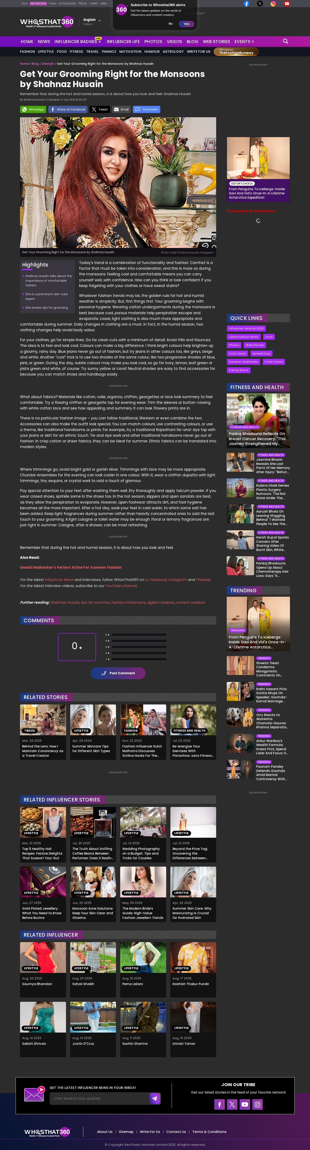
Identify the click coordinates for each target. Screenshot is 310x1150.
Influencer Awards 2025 (246, 328)
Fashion (27, 51)
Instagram (177, 579)
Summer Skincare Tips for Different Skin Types (91, 748)
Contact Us (176, 1131)
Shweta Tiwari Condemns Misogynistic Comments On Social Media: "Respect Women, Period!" (270, 669)
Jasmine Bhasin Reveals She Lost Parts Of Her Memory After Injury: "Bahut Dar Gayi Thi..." (273, 466)
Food (62, 51)
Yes (186, 24)
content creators (190, 602)
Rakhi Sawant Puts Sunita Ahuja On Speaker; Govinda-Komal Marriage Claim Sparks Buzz (271, 695)
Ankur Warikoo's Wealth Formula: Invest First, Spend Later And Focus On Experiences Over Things (272, 747)
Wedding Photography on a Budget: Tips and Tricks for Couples (141, 853)
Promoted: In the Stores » (252, 211)
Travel (92, 51)
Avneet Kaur (262, 353)
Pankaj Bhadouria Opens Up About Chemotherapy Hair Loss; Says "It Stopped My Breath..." (272, 569)
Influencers (38, 3)
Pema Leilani (132, 984)
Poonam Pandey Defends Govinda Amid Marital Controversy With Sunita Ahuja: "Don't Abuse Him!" (272, 773)
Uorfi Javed (237, 353)
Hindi (103, 3)
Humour (152, 51)
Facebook (158, 579)
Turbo (93, 3)
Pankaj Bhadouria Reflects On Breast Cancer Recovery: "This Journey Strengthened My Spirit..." (257, 438)
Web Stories (216, 41)
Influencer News (58, 579)
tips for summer (95, 602)
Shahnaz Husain (64, 602)
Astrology (173, 51)
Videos (174, 41)
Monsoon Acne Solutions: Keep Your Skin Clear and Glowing (92, 912)
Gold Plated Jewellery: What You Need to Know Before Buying (41, 912)
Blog (192, 41)
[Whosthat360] (47, 22)
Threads (203, 579)
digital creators (160, 602)
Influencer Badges (76, 40)
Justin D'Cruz (83, 1043)
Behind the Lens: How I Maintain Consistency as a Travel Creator (42, 750)
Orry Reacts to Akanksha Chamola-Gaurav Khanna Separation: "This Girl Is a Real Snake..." (272, 721)
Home (27, 41)
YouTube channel (120, 585)
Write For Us (199, 51)
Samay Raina (238, 370)
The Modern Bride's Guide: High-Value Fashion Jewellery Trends (142, 912)
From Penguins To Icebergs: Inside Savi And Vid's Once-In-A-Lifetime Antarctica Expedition (257, 193)
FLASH (52, 3)
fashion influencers (128, 602)
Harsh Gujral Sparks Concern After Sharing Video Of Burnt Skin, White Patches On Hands (272, 543)
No (171, 23)
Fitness (76, 51)
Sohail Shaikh (83, 984)
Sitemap (126, 1131)
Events (242, 41)
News (44, 41)
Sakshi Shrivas (34, 1043)
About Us (105, 1131)
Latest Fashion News (244, 337)
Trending (243, 590)
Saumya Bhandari (37, 984)
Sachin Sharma (135, 1043)
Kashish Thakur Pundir (191, 984)
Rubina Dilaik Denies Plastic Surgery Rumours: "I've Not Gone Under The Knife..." (272, 491)
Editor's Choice (242, 183)
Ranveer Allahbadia (243, 362)
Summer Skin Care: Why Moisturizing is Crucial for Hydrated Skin (192, 912)
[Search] (285, 41)
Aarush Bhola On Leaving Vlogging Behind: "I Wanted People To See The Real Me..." (270, 517)
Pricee (83, 3)
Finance (109, 51)
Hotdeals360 (67, 3)
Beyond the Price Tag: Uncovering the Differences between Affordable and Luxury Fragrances (191, 853)
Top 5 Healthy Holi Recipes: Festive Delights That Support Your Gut (42, 853)
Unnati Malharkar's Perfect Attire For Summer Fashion (71, 567)
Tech (24, 3)
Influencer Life (123, 41)
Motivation (130, 51)
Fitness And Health (257, 387)
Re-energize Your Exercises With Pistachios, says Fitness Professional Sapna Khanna (192, 750)
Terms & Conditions (209, 1131)
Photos (153, 41)
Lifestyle (46, 51)
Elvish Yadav (274, 362)
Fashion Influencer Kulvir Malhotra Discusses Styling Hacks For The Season (142, 750)
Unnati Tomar (184, 1043)
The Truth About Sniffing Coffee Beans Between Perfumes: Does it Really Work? (92, 853)
